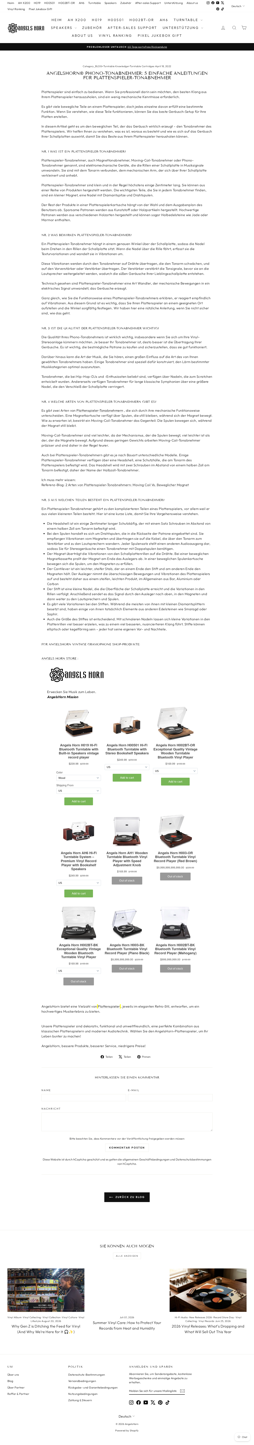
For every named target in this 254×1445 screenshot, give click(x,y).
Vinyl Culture (69, 1317)
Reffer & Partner (18, 1394)
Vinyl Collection (51, 1317)
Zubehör (125, 3)
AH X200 (24, 3)
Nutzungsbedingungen (83, 1394)
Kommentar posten (127, 1147)
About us (192, 3)
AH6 (81, 3)
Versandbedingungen (82, 1381)
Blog (10, 1381)
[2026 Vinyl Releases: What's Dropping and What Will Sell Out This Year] (208, 1290)
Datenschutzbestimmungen (193, 1159)
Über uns (13, 1374)
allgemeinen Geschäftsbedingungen (146, 1159)
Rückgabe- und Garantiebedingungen (93, 1387)
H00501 (49, 3)
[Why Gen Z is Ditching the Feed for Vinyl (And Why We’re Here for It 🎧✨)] (45, 1290)
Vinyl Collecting (32, 1317)
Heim (10, 3)
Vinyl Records (206, 1321)
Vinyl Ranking (16, 9)
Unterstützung (173, 3)
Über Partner (16, 1387)
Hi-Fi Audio (181, 1317)
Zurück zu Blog (129, 1197)
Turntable (94, 3)
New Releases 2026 (200, 1317)
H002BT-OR (66, 3)
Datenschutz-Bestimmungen (86, 1374)
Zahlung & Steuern (80, 1400)
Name (46, 1090)
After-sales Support (148, 3)
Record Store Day (223, 1317)
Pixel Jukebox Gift (40, 9)
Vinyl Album (14, 1317)
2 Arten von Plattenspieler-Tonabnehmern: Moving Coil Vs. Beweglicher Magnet (127, 485)
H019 (37, 3)
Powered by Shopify (127, 1430)
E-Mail (134, 1090)
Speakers (111, 3)
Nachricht (51, 1108)
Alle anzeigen (127, 1255)
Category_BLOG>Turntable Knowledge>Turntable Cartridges (118, 66)
